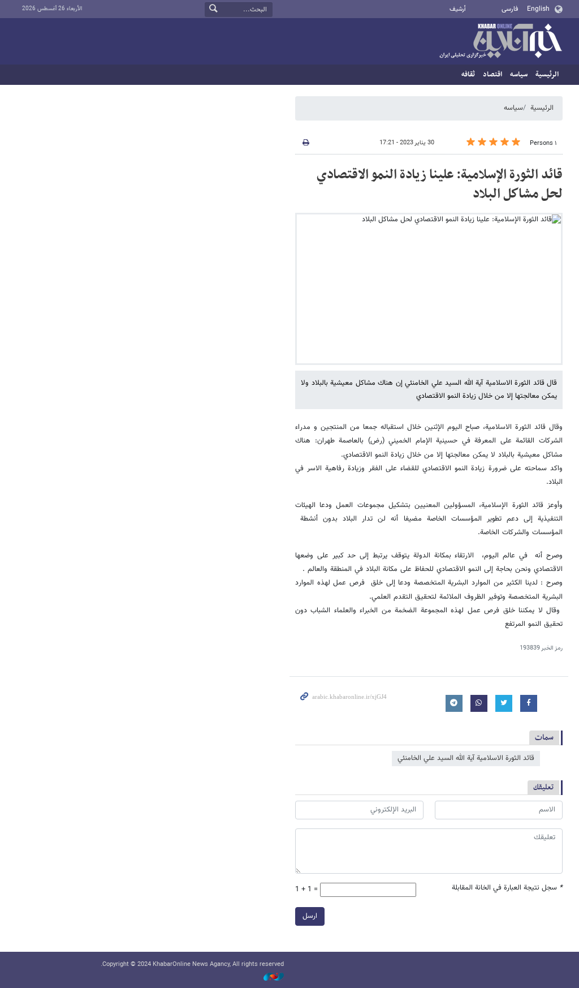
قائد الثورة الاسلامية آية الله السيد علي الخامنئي (465, 758)
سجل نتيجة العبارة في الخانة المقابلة (507, 888)
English (538, 9)
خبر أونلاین (500, 42)
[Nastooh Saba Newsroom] (268, 977)
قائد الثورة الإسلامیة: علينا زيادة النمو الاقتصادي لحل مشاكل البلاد (440, 184)
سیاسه (519, 74)
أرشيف (458, 9)
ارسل (310, 916)
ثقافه (468, 74)
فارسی (510, 9)
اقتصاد (492, 74)
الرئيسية (547, 74)
